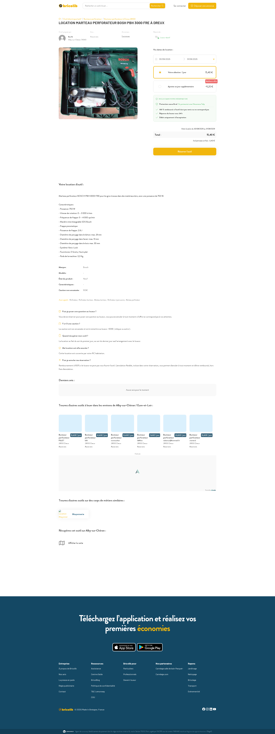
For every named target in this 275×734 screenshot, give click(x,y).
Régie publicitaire (66, 686)
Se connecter (180, 5)
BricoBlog (95, 680)
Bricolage (192, 680)
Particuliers (128, 668)
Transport (192, 686)
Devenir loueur (129, 680)
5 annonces (126, 36)
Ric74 (70, 36)
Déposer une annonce (204, 5)
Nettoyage (192, 674)
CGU (93, 697)
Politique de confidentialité (103, 686)
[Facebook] (204, 709)
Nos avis (62, 674)
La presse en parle (66, 680)
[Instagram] (207, 709)
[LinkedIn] (211, 709)
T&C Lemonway (98, 691)
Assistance (96, 668)
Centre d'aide (97, 674)
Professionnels (129, 674)
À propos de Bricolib (68, 668)
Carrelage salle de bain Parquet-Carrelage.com (169, 671)
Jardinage (192, 668)
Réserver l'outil (185, 151)
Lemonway (85, 731)
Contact (62, 691)
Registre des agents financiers (196, 731)
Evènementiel (194, 691)
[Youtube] (214, 709)
